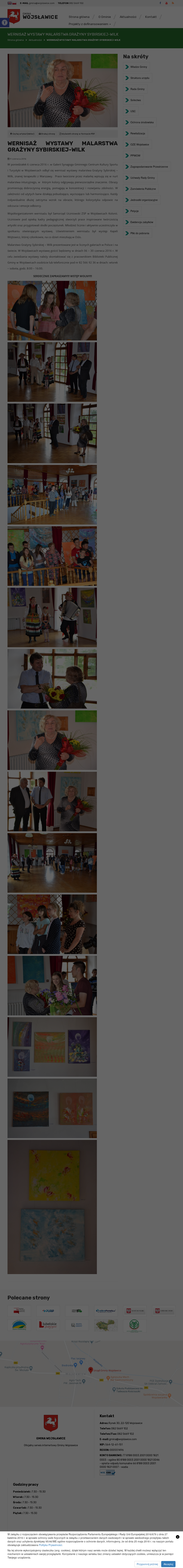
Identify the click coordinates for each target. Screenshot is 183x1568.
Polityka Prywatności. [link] (51, 1545)
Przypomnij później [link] (147, 1564)
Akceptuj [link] (168, 1564)
